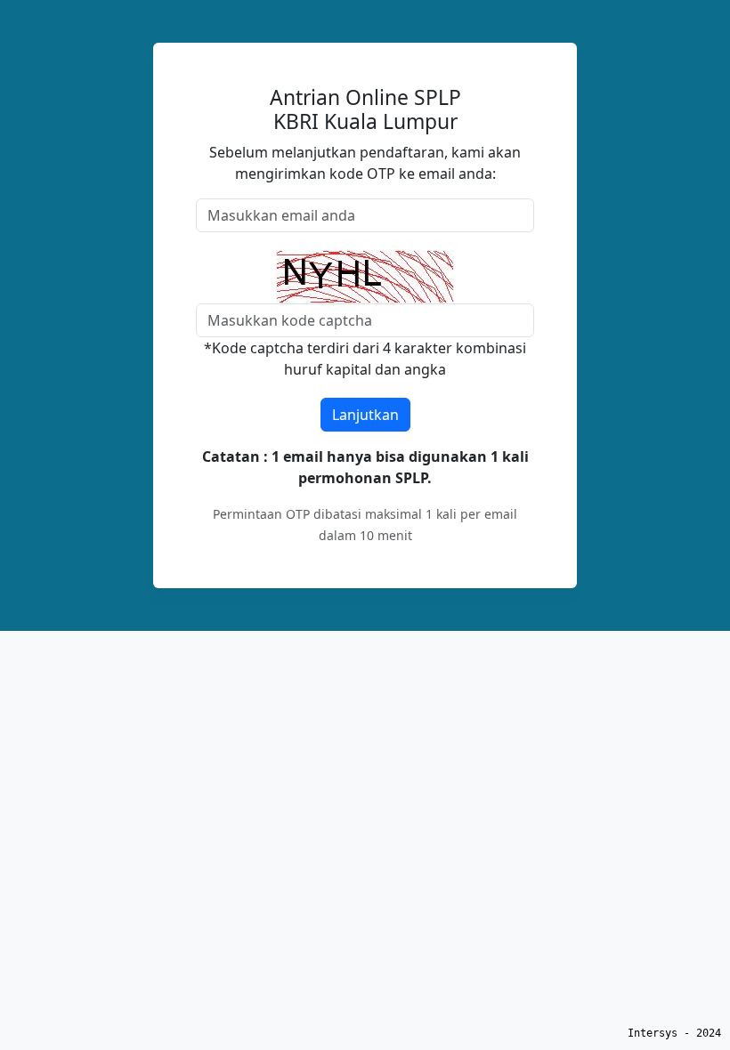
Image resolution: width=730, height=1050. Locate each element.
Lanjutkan (365, 414)
